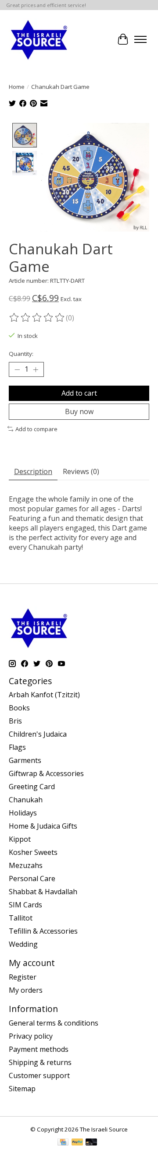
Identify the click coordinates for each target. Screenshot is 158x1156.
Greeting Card (32, 786)
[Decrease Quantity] (17, 369)
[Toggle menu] (140, 39)
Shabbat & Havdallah (43, 891)
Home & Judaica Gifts (43, 826)
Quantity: (21, 354)
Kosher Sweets (33, 852)
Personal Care (32, 878)
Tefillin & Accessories (43, 931)
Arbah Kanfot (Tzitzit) (44, 694)
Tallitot (20, 918)
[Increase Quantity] (35, 369)
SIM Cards (25, 905)
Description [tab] (33, 471)
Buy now (79, 411)
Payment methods (38, 1049)
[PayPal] (77, 1142)
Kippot (20, 839)
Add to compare (36, 429)
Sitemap (22, 1088)
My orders (26, 990)
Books (19, 708)
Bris (15, 721)
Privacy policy (31, 1036)
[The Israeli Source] (38, 39)
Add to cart (79, 393)
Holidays (23, 813)
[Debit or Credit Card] (91, 1142)
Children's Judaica (38, 734)
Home (17, 87)
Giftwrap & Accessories (46, 773)
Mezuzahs (26, 865)
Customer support (39, 1075)
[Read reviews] (37, 318)
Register (22, 977)
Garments (25, 760)
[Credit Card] (62, 1142)
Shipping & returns (40, 1062)
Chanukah (26, 800)
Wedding (23, 944)
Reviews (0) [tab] (81, 471)
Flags (17, 747)
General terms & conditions (53, 1023)
